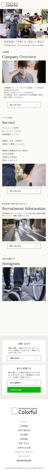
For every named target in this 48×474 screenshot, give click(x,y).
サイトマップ (24, 456)
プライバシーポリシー (24, 452)
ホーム (24, 421)
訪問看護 (24, 426)
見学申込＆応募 (24, 447)
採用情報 (24, 439)
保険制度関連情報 (24, 460)
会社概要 (24, 434)
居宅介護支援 (24, 430)
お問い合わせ (24, 443)
